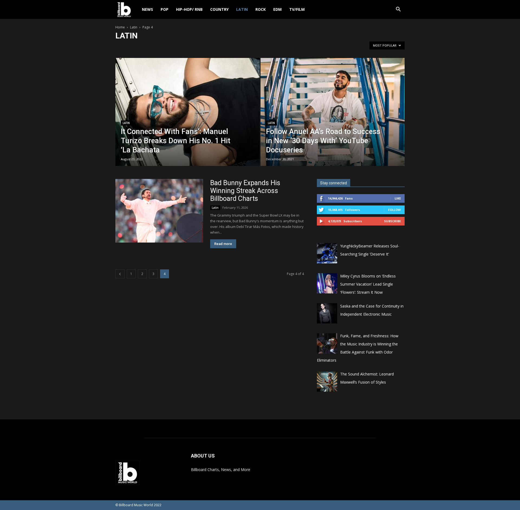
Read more (223, 244)
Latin (242, 9)
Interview (179, 47)
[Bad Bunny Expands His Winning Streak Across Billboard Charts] (159, 211)
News (147, 9)
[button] (398, 9)
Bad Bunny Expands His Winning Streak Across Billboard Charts (245, 190)
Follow (394, 210)
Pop (164, 9)
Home (120, 27)
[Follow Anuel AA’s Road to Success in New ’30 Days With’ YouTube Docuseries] (333, 120)
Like (398, 198)
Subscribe (392, 221)
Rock (260, 9)
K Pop (196, 47)
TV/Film (297, 9)
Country (219, 9)
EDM (277, 9)
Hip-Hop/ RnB (189, 9)
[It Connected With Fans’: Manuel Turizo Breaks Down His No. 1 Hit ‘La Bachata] (187, 120)
